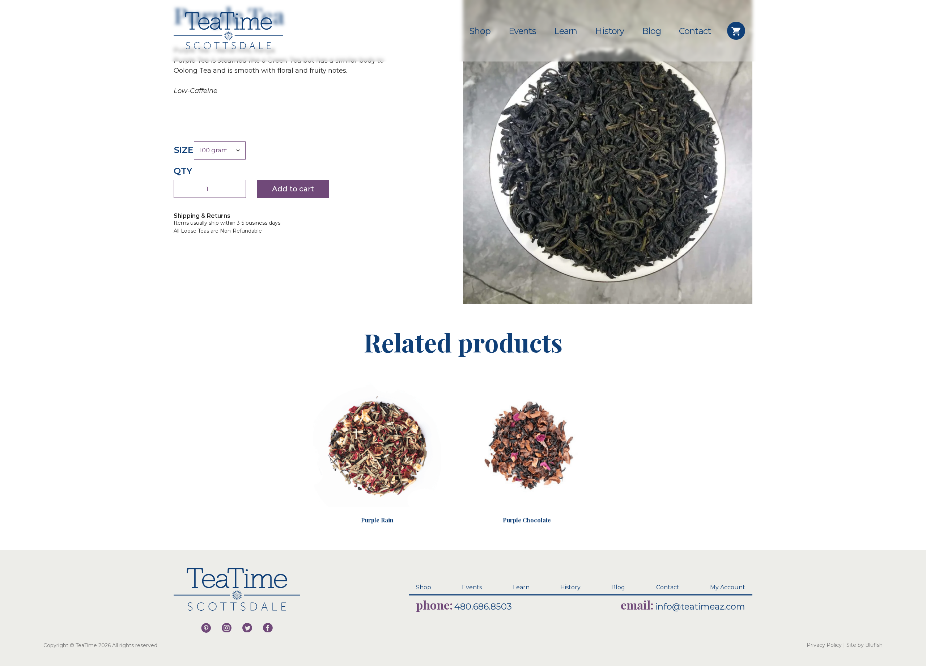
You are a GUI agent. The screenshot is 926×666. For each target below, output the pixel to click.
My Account (727, 587)
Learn (565, 31)
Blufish (874, 645)
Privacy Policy (824, 645)
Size (184, 150)
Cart (736, 31)
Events (522, 31)
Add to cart (293, 188)
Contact (695, 31)
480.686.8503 (483, 606)
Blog (651, 31)
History (609, 31)
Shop (479, 31)
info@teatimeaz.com (700, 606)
